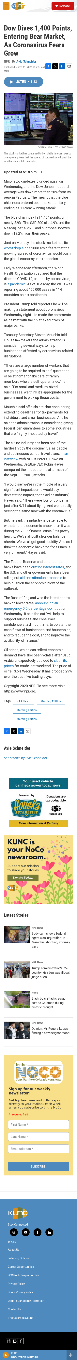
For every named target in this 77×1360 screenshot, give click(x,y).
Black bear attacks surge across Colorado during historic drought (49, 1003)
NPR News (23, 701)
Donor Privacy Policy (20, 1292)
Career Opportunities (21, 1266)
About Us (13, 1249)
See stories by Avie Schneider (25, 758)
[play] (6, 1355)
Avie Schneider (26, 61)
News (35, 992)
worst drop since (17, 248)
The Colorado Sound (20, 1317)
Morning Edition (51, 701)
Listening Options (18, 1258)
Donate (64, 6)
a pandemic (17, 284)
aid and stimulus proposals (41, 578)
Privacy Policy (16, 1283)
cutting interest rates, (48, 567)
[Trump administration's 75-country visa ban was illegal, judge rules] (17, 969)
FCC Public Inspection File (23, 1275)
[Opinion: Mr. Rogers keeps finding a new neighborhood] (17, 1030)
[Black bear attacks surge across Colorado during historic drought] (17, 999)
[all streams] (72, 1355)
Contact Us (15, 1309)
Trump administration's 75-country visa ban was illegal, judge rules (51, 972)
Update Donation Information (26, 1300)
